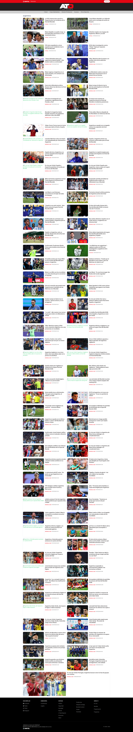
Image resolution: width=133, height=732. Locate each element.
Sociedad (60, 708)
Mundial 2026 (92, 50)
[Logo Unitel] (66, 6)
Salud (59, 717)
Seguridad (60, 705)
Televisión (33, 1)
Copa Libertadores (55, 12)
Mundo (60, 710)
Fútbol (46, 12)
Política (60, 703)
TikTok (25, 708)
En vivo (107, 1)
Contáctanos (44, 703)
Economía (60, 715)
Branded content (80, 707)
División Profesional (67, 12)
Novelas (96, 706)
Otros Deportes (85, 12)
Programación (97, 709)
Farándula (78, 711)
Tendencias (79, 702)
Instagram (26, 710)
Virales (78, 709)
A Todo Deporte (62, 713)
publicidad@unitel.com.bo (45, 726)
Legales (42, 705)
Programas (96, 711)
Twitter (26, 705)
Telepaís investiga (80, 704)
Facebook (26, 703)
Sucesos (76, 12)
